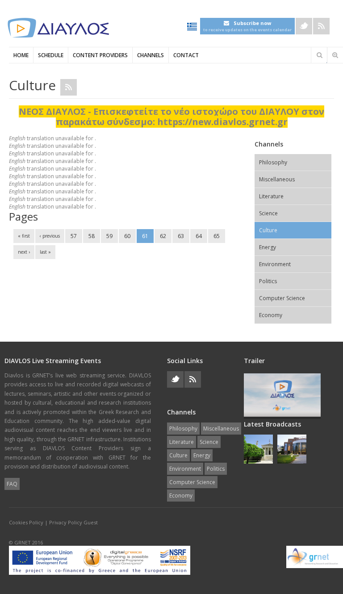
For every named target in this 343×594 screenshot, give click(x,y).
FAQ (12, 484)
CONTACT (186, 55)
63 (181, 236)
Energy (267, 247)
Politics (268, 281)
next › (24, 252)
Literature (271, 196)
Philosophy (273, 162)
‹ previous (50, 236)
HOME (21, 55)
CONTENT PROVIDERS (100, 55)
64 (199, 236)
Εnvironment (275, 264)
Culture (268, 230)
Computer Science (282, 298)
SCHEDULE (50, 55)
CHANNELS (150, 55)
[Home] (58, 28)
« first (24, 236)
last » (45, 252)
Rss (321, 26)
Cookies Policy (26, 522)
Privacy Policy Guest (73, 522)
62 (163, 236)
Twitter (304, 26)
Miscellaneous (277, 179)
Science (268, 213)
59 (109, 236)
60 (127, 236)
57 (74, 236)
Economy (270, 315)
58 (91, 236)
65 (216, 236)
